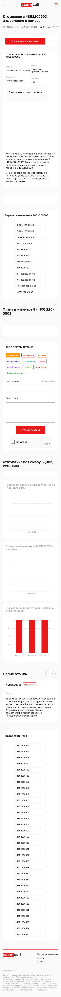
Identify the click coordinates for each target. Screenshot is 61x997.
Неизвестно (12, 355)
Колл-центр (40, 367)
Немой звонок (13, 367)
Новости (40, 958)
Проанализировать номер (25, 41)
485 (33, 82)
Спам (42, 361)
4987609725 (14, 684)
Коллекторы (30, 361)
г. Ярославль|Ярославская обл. (40, 70)
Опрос (27, 367)
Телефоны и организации (47, 954)
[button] (48, 674)
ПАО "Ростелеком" (15, 81)
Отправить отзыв (30, 429)
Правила (40, 962)
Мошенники (28, 355)
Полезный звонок (15, 373)
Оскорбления (13, 361)
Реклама (42, 355)
